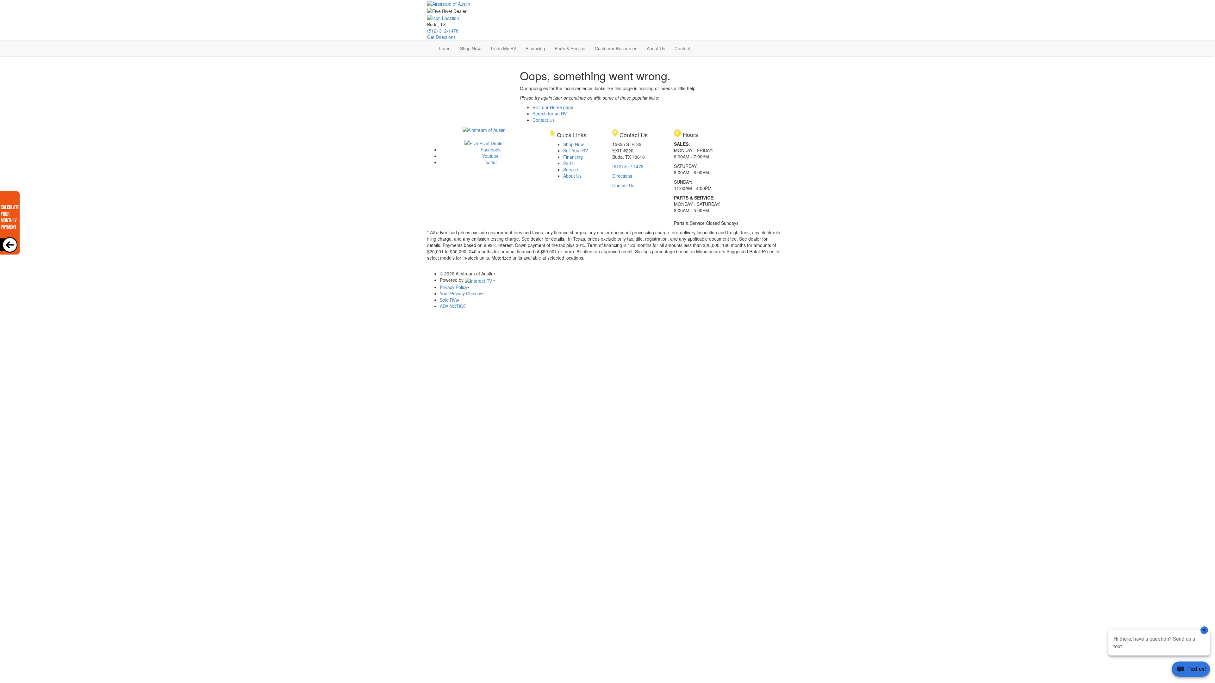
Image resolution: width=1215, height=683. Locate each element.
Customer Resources (616, 48)
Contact (682, 48)
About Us (656, 48)
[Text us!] (1191, 670)
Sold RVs (449, 300)
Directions (622, 176)
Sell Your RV (575, 150)
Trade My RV (503, 48)
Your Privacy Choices (461, 293)
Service (570, 169)
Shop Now (470, 48)
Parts (568, 163)
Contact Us (544, 120)
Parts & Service (570, 48)
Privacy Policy (453, 287)
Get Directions (441, 37)
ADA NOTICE (453, 306)
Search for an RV (550, 113)
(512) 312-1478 (442, 31)
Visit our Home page (553, 107)
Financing (535, 48)
